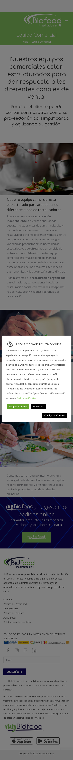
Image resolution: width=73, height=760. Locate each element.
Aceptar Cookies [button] (18, 406)
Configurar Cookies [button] (54, 415)
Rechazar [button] (38, 406)
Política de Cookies (26, 398)
